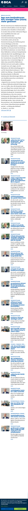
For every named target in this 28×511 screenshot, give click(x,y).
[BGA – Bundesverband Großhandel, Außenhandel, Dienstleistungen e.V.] (6, 1)
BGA (4, 6)
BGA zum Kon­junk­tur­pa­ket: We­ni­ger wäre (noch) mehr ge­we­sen (13, 19)
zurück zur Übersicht (9, 116)
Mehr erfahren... (4, 506)
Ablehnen (7, 509)
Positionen (22, 6)
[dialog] (14, 505)
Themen (16, 6)
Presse (13, 9)
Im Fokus (9, 6)
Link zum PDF (5, 110)
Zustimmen (20, 509)
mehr (12, 156)
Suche (22, 2)
